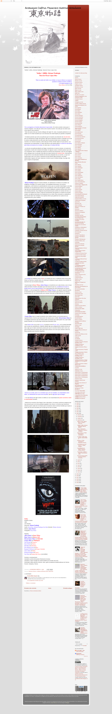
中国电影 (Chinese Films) (80, 396)
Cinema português (79, 192)
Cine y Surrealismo (79, 177)
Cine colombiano (78, 112)
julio (78, 461)
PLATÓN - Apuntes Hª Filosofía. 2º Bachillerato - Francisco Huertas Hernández (80, 584)
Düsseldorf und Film (79, 215)
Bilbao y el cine (78, 90)
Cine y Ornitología (78, 167)
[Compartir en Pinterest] (52, 569)
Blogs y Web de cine (79, 91)
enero (79, 471)
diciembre (80, 414)
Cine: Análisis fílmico (79, 180)
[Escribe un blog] (48, 569)
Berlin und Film (78, 88)
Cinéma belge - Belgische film (81, 184)
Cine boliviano (78, 109)
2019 (77, 474)
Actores (76, 77)
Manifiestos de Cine (79, 284)
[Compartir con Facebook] (51, 569)
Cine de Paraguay (78, 120)
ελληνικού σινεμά (78, 378)
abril (79, 466)
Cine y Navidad (78, 166)
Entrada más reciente (30, 588)
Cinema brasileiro (78, 186)
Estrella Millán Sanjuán (32, 575)
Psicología (77, 314)
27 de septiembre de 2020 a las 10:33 (35, 580)
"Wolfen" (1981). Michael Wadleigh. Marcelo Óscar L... (82, 426)
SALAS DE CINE (78, 323)
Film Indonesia (78, 231)
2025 (77, 404)
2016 (77, 479)
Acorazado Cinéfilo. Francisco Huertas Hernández (53, 7)
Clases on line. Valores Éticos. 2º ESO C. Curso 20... (82, 422)
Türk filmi (77, 367)
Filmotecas (77, 233)
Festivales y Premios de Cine (81, 230)
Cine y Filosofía (78, 153)
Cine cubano (77, 113)
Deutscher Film (78, 203)
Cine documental (78, 123)
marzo (79, 468)
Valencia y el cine (78, 369)
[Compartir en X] (49, 569)
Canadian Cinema (78, 98)
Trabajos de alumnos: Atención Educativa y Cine (81, 342)
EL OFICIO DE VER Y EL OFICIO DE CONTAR (80, 223)
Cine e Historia (78, 124)
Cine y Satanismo (78, 175)
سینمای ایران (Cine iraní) (80, 392)
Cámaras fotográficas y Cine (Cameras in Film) (81, 97)
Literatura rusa (78, 276)
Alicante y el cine (78, 80)
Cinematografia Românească (81, 194)
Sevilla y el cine (78, 325)
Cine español (77, 130)
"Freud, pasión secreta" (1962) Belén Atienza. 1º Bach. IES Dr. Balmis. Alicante (83, 489)
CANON (76, 100)
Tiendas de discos (78, 340)
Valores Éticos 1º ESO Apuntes (81, 372)
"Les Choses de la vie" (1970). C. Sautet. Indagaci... (81, 445)
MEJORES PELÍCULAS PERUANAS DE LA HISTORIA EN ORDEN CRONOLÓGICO (83, 630)
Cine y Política (78, 170)
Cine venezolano (78, 144)
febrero (79, 470)
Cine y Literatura (78, 157)
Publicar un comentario (30, 583)
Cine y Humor (78, 156)
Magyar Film (77, 280)
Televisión (77, 337)
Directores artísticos (79, 210)
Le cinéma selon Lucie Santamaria (79, 272)
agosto (79, 459)
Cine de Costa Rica (79, 117)
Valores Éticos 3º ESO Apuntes (81, 375)
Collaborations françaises (80, 200)
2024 (77, 406)
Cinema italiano (78, 191)
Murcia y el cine (78, 292)
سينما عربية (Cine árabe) (80, 390)
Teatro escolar (78, 335)
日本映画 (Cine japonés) (80, 398)
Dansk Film (77, 201)
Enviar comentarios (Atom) (35, 590)
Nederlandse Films (79, 293)
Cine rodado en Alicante (80, 142)
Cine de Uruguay (78, 121)
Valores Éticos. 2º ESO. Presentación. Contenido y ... (82, 433)
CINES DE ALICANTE (79, 197)
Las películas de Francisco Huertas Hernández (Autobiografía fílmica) (80, 269)
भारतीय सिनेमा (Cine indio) (80, 393)
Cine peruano (78, 141)
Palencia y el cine (78, 300)
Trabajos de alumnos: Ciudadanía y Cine (79, 345)
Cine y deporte (78, 149)
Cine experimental (79, 132)
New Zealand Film (79, 295)
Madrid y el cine (78, 279)
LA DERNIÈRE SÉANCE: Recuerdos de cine (80, 266)
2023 (77, 408)
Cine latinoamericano (79, 138)
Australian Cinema (79, 85)
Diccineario (78, 653)
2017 (77, 477)
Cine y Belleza (78, 147)
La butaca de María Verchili (80, 261)
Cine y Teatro (78, 178)
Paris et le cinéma (78, 302)
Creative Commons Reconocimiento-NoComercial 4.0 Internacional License (81, 675)
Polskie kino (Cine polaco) (80, 305)
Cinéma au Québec (79, 183)
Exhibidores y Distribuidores (80, 227)
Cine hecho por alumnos (80, 136)
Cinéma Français (78, 189)
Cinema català (78, 187)
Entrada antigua (67, 588)
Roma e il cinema (78, 319)
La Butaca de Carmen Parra (81, 253)
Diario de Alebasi (78, 205)
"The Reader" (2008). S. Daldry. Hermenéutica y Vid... (82, 453)
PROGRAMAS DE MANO (80, 311)
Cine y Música (78, 164)
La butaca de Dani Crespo (80, 254)
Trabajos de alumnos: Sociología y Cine (79, 358)
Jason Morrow (54, 702)
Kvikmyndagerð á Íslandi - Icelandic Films (80, 251)
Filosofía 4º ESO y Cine (80, 240)
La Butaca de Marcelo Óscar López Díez (44, 571)
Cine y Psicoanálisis (79, 172)
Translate (85, 645)
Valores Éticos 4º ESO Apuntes (81, 377)
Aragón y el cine (78, 83)
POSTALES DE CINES (79, 308)
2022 (77, 410)
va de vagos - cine (80, 650)
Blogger (67, 702)
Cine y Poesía (78, 169)
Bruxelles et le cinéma (79, 94)
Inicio (49, 588)
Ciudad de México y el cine (80, 198)
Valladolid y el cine (79, 370)
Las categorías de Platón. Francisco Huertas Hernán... (81, 449)
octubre (79, 418)
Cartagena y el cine (79, 102)
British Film (77, 93)
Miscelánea (77, 290)
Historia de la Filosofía (79, 243)
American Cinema (32, 571)
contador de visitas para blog (81, 73)
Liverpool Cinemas (79, 277)
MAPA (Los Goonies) (80, 654)
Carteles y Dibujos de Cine (80, 103)
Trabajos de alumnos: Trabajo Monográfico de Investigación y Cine (81, 361)
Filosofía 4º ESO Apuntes (80, 239)
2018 (77, 475)
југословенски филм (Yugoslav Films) (79, 386)
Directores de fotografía (80, 212)
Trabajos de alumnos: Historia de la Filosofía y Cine (81, 353)
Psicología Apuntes (79, 316)
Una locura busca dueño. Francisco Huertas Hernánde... (82, 456)
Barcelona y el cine (79, 87)
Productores (77, 310)
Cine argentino (78, 107)
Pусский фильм (78, 317)
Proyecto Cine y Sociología (80, 313)
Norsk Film (77, 296)
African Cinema (78, 79)
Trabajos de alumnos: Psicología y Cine (79, 355)
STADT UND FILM (79, 328)
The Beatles (77, 338)
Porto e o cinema (78, 307)
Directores (77, 209)
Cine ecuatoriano (78, 126)
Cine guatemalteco (79, 135)
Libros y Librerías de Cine (80, 274)
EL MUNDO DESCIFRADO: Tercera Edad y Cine (80, 217)
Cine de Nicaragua (79, 118)
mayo (79, 465)
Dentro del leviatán (79, 651)
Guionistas (77, 242)
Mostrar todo (86, 656)
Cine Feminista (78, 133)
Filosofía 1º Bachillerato (80, 235)
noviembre (80, 416)
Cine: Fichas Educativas (80, 181)
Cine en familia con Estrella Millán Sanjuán (80, 128)
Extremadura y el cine (79, 228)
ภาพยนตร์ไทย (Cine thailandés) (81, 395)
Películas (77, 304)
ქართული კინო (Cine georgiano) (79, 389)
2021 (77, 411)
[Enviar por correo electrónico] (47, 569)
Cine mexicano (78, 139)
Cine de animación (79, 115)
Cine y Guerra (78, 154)
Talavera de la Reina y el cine (81, 334)
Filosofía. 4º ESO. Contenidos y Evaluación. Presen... (82, 441)
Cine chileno (77, 110)
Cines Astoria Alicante (79, 195)
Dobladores (77, 213)
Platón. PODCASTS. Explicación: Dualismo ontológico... (82, 430)
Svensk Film (77, 332)
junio (79, 463)
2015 (77, 480)
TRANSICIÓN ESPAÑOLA (80, 366)
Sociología (77, 326)
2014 (77, 482)
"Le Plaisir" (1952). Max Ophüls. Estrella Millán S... (82, 437)
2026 (77, 403)
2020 (77, 413)
